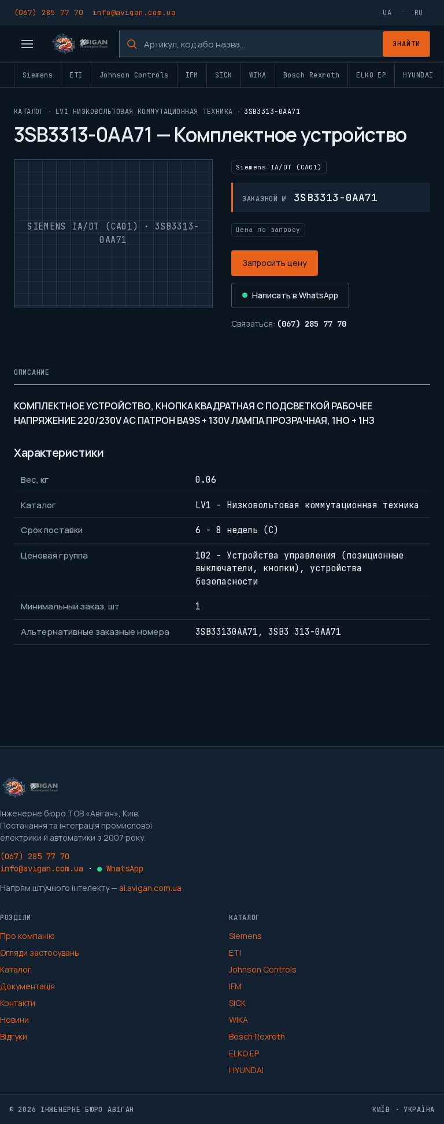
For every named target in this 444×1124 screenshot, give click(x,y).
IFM (192, 75)
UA (387, 12)
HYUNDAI (418, 75)
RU (419, 12)
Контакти (17, 1002)
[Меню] (27, 44)
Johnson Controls (134, 75)
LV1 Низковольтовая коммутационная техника (144, 111)
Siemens (38, 75)
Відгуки (13, 1036)
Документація (27, 986)
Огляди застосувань (39, 952)
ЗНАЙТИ (406, 44)
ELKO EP (371, 75)
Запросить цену (274, 262)
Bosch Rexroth (311, 75)
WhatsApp (120, 868)
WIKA (258, 75)
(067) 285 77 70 (48, 12)
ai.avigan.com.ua (150, 887)
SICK (223, 75)
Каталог (29, 111)
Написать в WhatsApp (295, 295)
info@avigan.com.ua (134, 12)
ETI (75, 75)
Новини (14, 1019)
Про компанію (27, 935)
